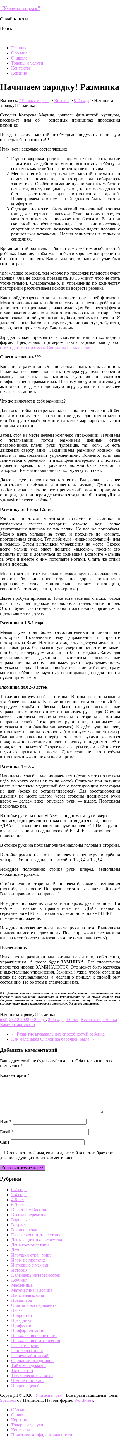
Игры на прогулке (28, 1260)
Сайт (4, 1142)
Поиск (6, 28)
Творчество (22, 1370)
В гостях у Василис (29, 1209)
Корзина (19, 73)
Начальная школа (27, 1295)
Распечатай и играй (30, 1355)
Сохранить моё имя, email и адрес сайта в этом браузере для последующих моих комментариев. (56, 1155)
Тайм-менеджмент (28, 1365)
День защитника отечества (36, 1240)
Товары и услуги (27, 63)
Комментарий (15, 1075)
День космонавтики (30, 1245)
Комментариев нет (17, 1024)
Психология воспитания (34, 1335)
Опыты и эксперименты (34, 1305)
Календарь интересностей (36, 1275)
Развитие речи (25, 1345)
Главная (18, 48)
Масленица (22, 1285)
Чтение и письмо (27, 1380)
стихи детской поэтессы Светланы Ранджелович (46, 347)
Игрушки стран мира (31, 1255)
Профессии (22, 1325)
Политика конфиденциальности (41, 1435)
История (19, 1270)
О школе (19, 58)
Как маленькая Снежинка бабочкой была (53, 1039)
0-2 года (38, 1019)
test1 (4, 1019)
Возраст (18, 1224)
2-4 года (55, 1019)
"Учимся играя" (20, 8)
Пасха (17, 1310)
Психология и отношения (35, 1340)
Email (7, 1131)
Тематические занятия (32, 1375)
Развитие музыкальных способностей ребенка (58, 1034)
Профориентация (27, 1330)
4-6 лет (72, 1019)
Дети (16, 1250)
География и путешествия (35, 1234)
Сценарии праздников (32, 1360)
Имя (5, 1121)
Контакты (20, 68)
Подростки (21, 1315)
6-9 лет (17, 1204)
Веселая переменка (99, 1019)
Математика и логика (31, 1290)
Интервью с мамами (30, 1265)
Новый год (21, 1300)
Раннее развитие (27, 1350)
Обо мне (19, 53)
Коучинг (19, 1280)
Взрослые (20, 1219)
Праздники (21, 1320)
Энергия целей (25, 1385)
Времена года (24, 1229)
